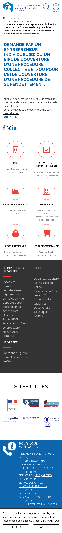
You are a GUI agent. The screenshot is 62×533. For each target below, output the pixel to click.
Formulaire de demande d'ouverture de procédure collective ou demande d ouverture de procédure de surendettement (30, 102)
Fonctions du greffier (15, 353)
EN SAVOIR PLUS (50, 520)
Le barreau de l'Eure (46, 278)
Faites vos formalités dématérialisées (13, 286)
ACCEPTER (46, 527)
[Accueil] (4, 18)
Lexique (39, 316)
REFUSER (16, 527)
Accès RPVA (10, 319)
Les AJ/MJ (40, 295)
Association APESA (46, 291)
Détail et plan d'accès (42, 504)
